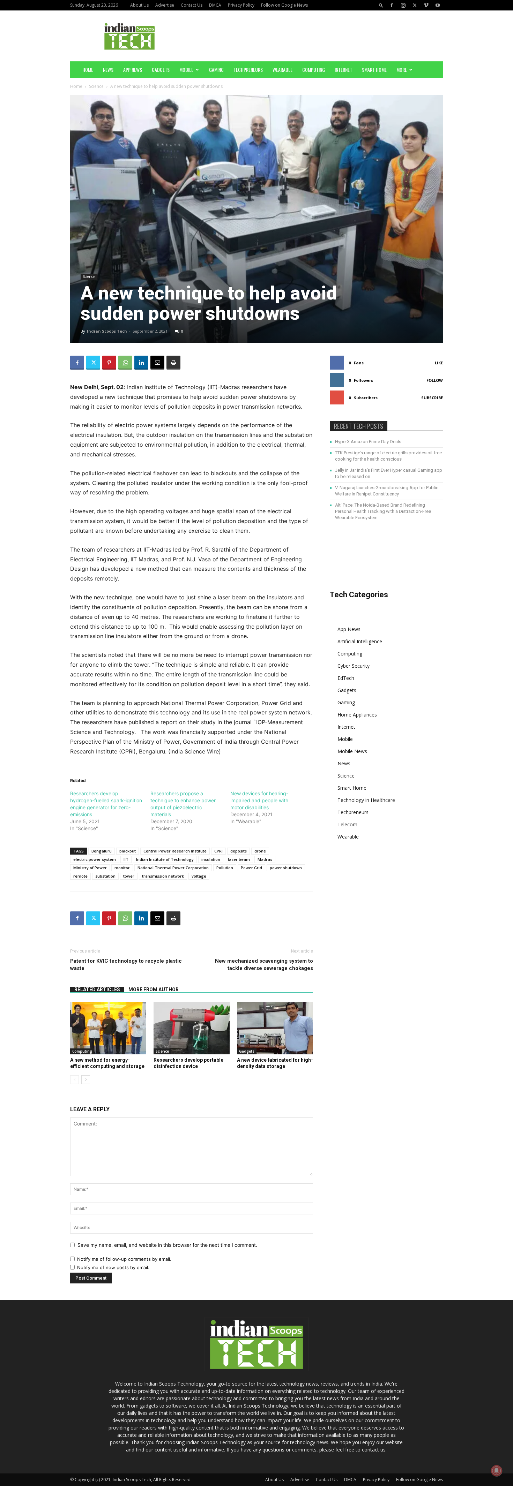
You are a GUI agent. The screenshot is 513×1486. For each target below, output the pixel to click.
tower (128, 876)
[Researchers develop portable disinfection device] (192, 1028)
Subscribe (432, 397)
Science (96, 86)
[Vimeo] (426, 5)
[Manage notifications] (496, 1470)
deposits (238, 851)
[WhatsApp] (125, 363)
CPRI (218, 851)
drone (260, 851)
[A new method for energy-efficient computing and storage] (108, 1028)
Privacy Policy (241, 5)
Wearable (282, 69)
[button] (381, 5)
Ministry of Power (90, 867)
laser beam (239, 859)
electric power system (94, 859)
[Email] (157, 363)
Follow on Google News (284, 5)
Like (439, 362)
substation (105, 876)
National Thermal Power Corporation (173, 867)
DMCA (215, 5)
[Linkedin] (141, 363)
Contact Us (191, 5)
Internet (343, 69)
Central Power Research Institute (175, 851)
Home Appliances (357, 714)
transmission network (163, 876)
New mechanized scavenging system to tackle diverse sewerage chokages (264, 964)
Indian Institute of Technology (165, 859)
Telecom (347, 824)
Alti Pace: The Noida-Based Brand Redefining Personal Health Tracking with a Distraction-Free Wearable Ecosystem (383, 511)
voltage (199, 876)
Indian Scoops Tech (107, 331)
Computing (313, 69)
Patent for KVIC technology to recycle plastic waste (126, 964)
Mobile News (352, 751)
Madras (265, 859)
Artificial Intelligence (359, 641)
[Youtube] (437, 5)
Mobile (186, 69)
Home (87, 69)
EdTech (345, 678)
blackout (127, 851)
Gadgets (161, 69)
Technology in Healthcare (366, 800)
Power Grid (251, 867)
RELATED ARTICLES (97, 989)
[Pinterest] (109, 363)
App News (132, 69)
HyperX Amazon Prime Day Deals (368, 441)
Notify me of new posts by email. (113, 1267)
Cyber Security (353, 665)
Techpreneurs (248, 69)
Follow (434, 380)
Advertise (164, 5)
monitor (122, 867)
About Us (139, 5)
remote (80, 876)
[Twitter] (414, 5)
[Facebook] (391, 5)
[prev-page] (74, 1079)
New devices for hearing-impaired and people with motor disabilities (259, 800)
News (108, 69)
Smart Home (374, 69)
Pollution (224, 867)
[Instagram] (403, 5)
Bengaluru (101, 851)
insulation (210, 859)
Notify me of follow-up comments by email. (124, 1259)
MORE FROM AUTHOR (153, 989)
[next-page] (85, 1079)
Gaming (216, 69)
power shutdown (286, 867)
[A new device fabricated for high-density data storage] (275, 1028)
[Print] (173, 363)
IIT (126, 859)
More (401, 69)
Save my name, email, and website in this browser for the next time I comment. (167, 1245)
